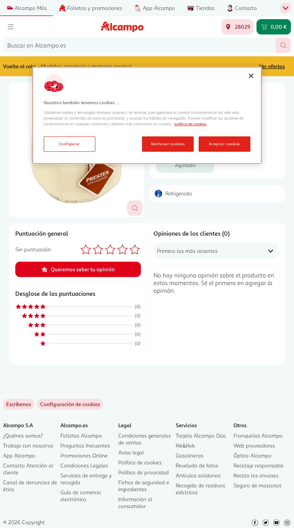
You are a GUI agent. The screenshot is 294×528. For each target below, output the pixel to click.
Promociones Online (84, 455)
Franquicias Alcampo (258, 435)
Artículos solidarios (198, 475)
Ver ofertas (272, 66)
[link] (70, 404)
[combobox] (139, 45)
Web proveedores (254, 445)
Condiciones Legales (84, 465)
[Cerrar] (251, 75)
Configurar (69, 143)
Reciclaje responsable (259, 465)
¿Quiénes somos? (23, 435)
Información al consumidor (135, 502)
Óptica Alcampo (252, 455)
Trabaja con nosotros (28, 445)
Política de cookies (140, 462)
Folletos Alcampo (81, 435)
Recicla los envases (256, 475)
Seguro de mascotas (257, 485)
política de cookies (190, 123)
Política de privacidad (143, 472)
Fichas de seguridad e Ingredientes (143, 485)
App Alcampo (19, 455)
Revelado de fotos (197, 465)
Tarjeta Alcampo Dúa (201, 435)
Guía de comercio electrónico (80, 495)
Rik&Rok (185, 445)
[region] (147, 115)
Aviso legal (131, 452)
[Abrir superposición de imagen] (134, 208)
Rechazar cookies (168, 143)
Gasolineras (189, 455)
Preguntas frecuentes (85, 445)
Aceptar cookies (224, 143)
